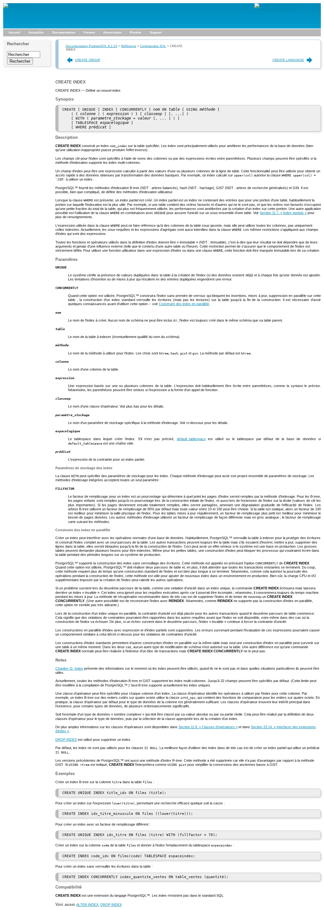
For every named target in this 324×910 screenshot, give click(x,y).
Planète (135, 32)
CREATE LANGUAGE (288, 60)
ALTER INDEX (87, 905)
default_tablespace (191, 439)
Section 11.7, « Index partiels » (283, 213)
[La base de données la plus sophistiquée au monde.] (287, 9)
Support (156, 32)
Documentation (63, 32)
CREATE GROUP (87, 60)
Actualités (36, 32)
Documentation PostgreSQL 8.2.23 (91, 46)
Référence (128, 46)
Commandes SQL (153, 46)
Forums (89, 32)
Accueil (14, 32)
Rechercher (18, 43)
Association (112, 32)
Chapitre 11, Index (69, 668)
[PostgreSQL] (15, 5)
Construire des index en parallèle (184, 304)
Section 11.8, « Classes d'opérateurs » (208, 727)
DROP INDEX (66, 739)
